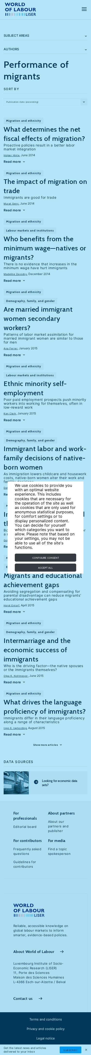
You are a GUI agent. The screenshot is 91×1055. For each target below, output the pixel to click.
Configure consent (45, 557)
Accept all (45, 567)
